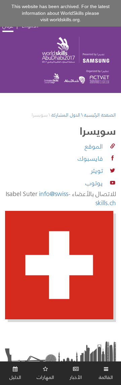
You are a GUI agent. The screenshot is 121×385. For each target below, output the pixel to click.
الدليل (15, 377)
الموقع (94, 146)
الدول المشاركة (65, 115)
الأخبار (76, 377)
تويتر (97, 170)
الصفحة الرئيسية (100, 115)
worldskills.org (65, 19)
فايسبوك (90, 158)
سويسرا (40, 115)
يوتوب (94, 183)
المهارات (45, 377)
